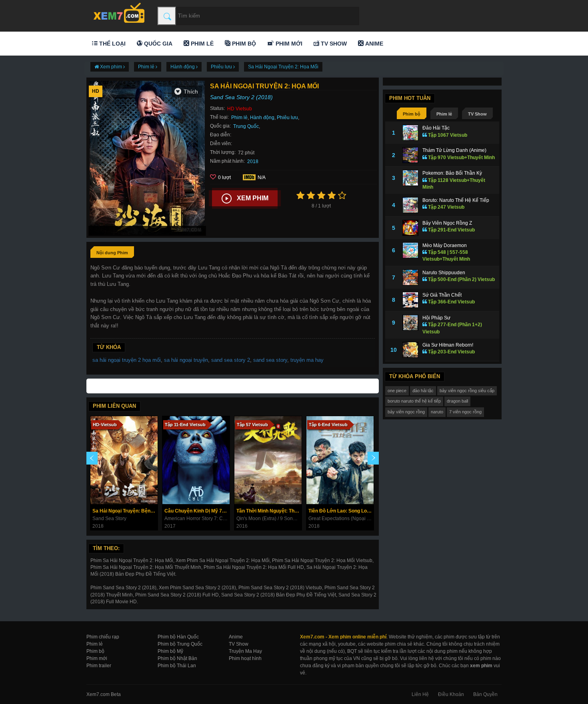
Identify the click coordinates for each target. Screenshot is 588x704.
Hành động (262, 117)
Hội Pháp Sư (436, 318)
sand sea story (270, 360)
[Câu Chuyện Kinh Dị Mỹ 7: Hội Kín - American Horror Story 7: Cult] (196, 460)
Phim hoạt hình (245, 658)
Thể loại (112, 43)
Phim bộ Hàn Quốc (178, 637)
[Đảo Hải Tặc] (410, 133)
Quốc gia (157, 43)
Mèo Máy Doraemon (444, 245)
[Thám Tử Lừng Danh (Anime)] (410, 155)
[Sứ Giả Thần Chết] (410, 300)
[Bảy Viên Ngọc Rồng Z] (410, 228)
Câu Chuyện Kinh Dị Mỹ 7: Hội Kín (197, 511)
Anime (373, 43)
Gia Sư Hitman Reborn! (447, 345)
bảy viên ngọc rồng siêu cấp (467, 390)
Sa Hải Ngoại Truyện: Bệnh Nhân (125, 511)
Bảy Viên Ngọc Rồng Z (447, 223)
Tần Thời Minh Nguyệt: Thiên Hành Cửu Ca (269, 511)
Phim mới (288, 43)
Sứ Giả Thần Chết (442, 295)
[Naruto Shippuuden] (410, 277)
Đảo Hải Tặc (436, 128)
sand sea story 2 (230, 360)
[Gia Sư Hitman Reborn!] (410, 350)
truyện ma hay (307, 360)
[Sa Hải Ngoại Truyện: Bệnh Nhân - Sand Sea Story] (124, 460)
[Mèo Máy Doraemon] (410, 250)
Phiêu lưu (287, 117)
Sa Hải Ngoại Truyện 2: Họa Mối (283, 67)
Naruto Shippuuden (443, 272)
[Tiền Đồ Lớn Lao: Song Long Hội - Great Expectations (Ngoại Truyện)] (340, 460)
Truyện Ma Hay (245, 651)
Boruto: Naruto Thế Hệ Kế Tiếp (455, 200)
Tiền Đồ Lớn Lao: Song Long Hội (341, 511)
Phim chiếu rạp (102, 637)
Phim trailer (98, 665)
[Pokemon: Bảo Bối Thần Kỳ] (410, 178)
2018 (252, 161)
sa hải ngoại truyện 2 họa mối (126, 360)
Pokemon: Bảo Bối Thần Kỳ (452, 173)
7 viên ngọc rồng (465, 411)
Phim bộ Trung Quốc (180, 644)
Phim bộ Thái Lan (177, 665)
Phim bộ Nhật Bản (177, 658)
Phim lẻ (201, 43)
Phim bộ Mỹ (170, 651)
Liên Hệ (420, 694)
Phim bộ (243, 43)
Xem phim (252, 198)
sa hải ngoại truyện (186, 360)
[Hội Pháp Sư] (410, 323)
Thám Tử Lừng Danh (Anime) (454, 150)
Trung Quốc (246, 126)
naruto (437, 411)
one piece (397, 390)
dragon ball (457, 401)
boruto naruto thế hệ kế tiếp (414, 401)
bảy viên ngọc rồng (406, 411)
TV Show (333, 43)
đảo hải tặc (423, 390)
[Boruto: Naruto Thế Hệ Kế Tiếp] (410, 205)
